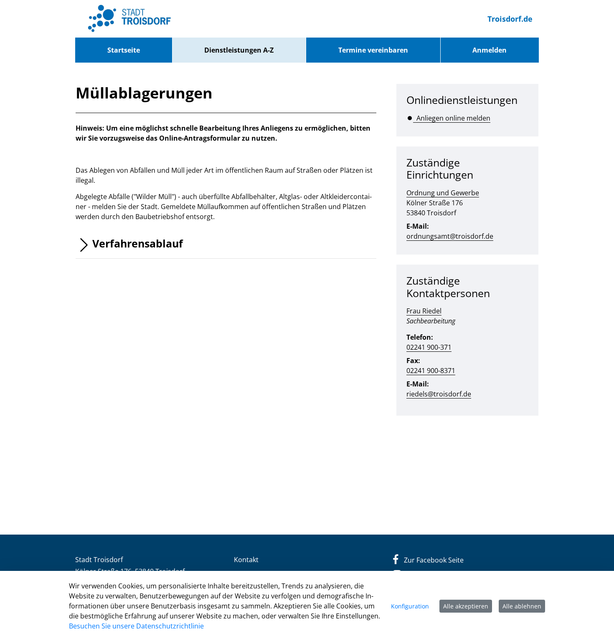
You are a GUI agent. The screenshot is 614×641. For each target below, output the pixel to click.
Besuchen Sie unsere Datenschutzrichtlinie (136, 626)
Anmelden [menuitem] (489, 50)
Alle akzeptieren (465, 606)
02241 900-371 (429, 347)
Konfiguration (410, 606)
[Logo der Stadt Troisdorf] (129, 18)
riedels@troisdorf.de (438, 394)
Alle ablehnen (521, 606)
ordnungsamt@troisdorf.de (449, 236)
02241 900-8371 (430, 370)
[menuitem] (123, 50)
